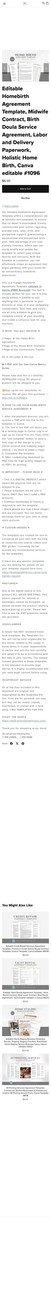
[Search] (43, 3)
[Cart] (48, 3)
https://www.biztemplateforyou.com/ (24, 720)
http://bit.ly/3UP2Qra (14, 397)
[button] (4, 68)
